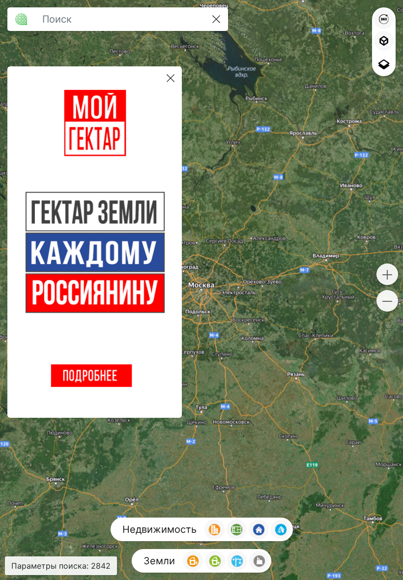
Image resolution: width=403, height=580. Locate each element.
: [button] (61, 566)
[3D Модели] (384, 41)
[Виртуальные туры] (384, 19)
